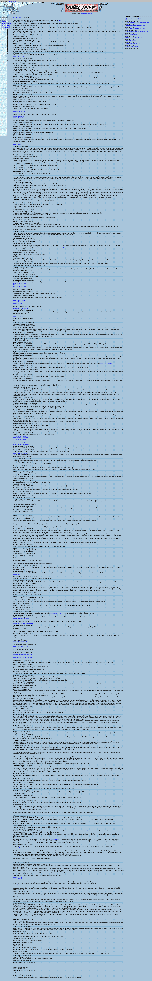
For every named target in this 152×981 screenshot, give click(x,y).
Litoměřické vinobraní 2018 (133, 44)
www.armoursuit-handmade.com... (23, 654)
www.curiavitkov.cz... (19, 116)
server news (6, 25)
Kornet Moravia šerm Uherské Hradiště (136, 32)
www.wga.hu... (17, 574)
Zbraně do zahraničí (131, 35)
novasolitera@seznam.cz (63, 247)
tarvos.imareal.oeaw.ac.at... (21, 436)
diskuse (4, 20)
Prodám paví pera (130, 41)
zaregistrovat (84, 13)
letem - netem (6, 23)
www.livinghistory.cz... (19, 111)
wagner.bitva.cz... (18, 103)
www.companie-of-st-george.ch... (23, 623)
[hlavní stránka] (81, 12)
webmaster (148, 980)
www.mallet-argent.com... (20, 302)
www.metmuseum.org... (20, 300)
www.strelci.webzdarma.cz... (21, 453)
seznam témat (17, 17)
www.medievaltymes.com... (21, 646)
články (4, 22)
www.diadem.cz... (56, 839)
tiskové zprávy (6, 27)
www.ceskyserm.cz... (56, 613)
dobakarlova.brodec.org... (20, 283)
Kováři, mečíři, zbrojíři (131, 47)
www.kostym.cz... (89, 831)
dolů (60, 20)
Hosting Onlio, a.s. (14, 1)
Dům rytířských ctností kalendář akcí (135, 26)
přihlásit (90, 13)
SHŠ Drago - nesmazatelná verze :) (135, 29)
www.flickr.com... (18, 303)
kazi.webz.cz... (17, 885)
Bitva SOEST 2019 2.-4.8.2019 (134, 38)
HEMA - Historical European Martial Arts (137, 23)
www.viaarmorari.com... (20, 56)
